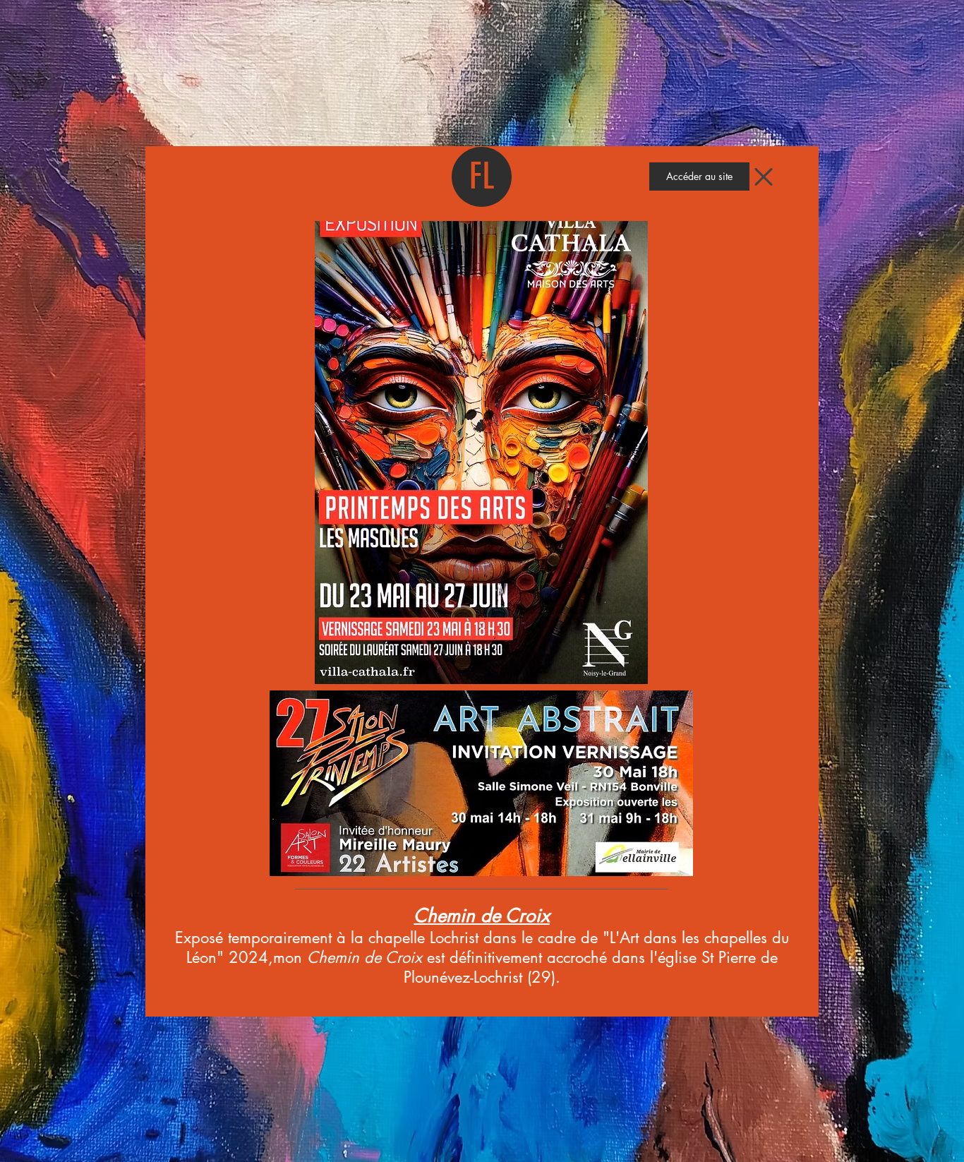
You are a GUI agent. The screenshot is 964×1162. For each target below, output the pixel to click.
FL (482, 176)
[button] (699, 176)
